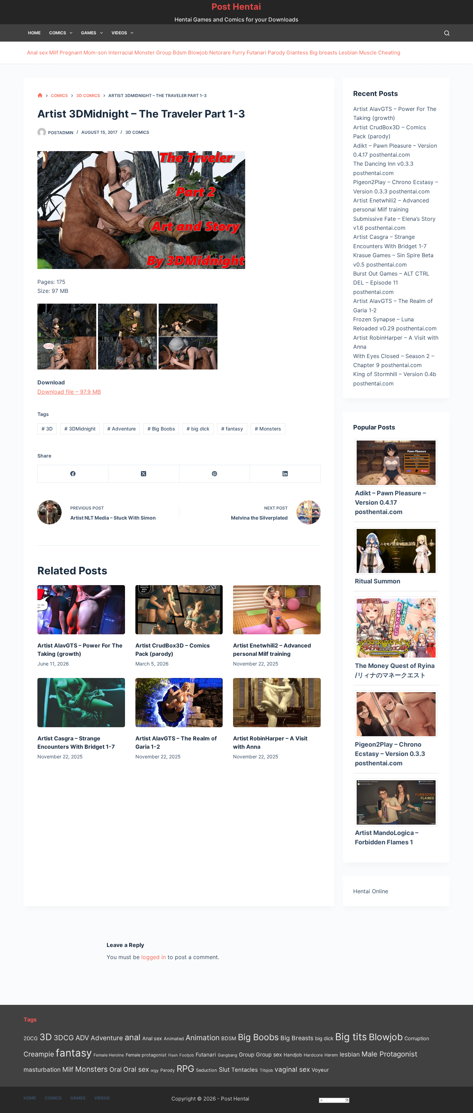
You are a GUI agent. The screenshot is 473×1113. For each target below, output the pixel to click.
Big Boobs (161, 429)
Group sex (269, 1054)
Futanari (256, 52)
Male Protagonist (389, 1054)
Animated (174, 1038)
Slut (224, 1069)
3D (47, 429)
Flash (173, 1055)
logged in (153, 957)
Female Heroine (108, 1055)
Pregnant (71, 52)
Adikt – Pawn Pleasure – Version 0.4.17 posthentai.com (390, 502)
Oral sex (136, 1069)
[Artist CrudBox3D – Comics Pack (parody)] (179, 609)
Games (88, 32)
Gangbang (227, 1055)
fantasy (232, 429)
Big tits (351, 1037)
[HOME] (40, 95)
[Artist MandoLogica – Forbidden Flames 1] (398, 801)
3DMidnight (80, 429)
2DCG (31, 1038)
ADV (82, 1038)
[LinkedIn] (285, 474)
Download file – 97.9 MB (69, 391)
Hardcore (313, 1055)
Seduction (206, 1070)
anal (133, 1037)
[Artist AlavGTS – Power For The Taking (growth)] (81, 609)
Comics (57, 32)
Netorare (220, 52)
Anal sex (37, 52)
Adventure (121, 429)
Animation (203, 1037)
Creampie (39, 1054)
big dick (198, 429)
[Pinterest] (214, 474)
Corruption (416, 1038)
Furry (238, 52)
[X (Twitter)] (143, 474)
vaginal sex (292, 1069)
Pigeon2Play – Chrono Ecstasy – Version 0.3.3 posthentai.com (390, 754)
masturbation (42, 1069)
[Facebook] (73, 474)
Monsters (268, 429)
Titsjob (266, 1070)
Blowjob (198, 52)
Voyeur (320, 1070)
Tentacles (244, 1069)
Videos (119, 32)
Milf (53, 52)
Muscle (368, 52)
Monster (144, 52)
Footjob (186, 1055)
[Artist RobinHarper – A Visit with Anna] (276, 702)
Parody (276, 52)
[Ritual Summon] (398, 550)
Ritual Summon (377, 581)
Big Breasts (296, 1038)
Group (163, 52)
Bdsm (180, 52)
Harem (331, 1055)
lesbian (350, 1054)
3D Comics (137, 132)
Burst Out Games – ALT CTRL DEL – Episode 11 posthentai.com (391, 282)
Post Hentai (236, 6)
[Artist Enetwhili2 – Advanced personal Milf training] (276, 609)
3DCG (64, 1037)
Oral (115, 1069)
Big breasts (323, 52)
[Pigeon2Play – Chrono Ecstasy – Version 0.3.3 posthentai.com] (398, 713)
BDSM (228, 1038)
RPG (185, 1068)
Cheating (389, 52)
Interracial (120, 52)
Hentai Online (370, 891)
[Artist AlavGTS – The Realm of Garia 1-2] (179, 702)
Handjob (293, 1055)
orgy (155, 1070)
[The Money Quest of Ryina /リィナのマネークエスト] (398, 627)
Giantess (297, 52)
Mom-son (95, 52)
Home (34, 32)
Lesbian (348, 52)
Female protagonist (146, 1055)
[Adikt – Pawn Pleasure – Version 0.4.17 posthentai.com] (398, 462)
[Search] (446, 33)
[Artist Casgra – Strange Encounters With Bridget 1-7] (81, 702)
